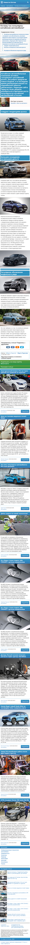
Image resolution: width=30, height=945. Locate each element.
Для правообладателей (17, 927)
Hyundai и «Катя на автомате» (19, 103)
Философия (4, 858)
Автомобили (3, 412)
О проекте (3, 924)
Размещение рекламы (17, 926)
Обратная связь (5, 926)
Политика (4, 855)
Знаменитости (5, 853)
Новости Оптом (10, 2)
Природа (3, 857)
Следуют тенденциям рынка (11, 45)
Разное (3, 864)
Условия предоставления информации (11, 942)
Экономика (4, 862)
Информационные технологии (10, 850)
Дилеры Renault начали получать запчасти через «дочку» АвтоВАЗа (13, 655)
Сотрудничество (15, 924)
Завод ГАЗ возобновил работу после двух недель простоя (14, 752)
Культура (3, 860)
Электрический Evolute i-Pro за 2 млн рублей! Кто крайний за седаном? (14, 371)
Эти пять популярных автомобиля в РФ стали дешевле (14, 465)
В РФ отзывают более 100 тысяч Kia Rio (15, 800)
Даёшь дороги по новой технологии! (14, 513)
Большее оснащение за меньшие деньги (15, 47)
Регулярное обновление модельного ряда (15, 50)
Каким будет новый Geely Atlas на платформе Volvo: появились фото (13, 707)
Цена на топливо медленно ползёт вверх (13, 417)
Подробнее (25, 411)
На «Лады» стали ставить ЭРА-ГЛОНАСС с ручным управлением (13, 561)
